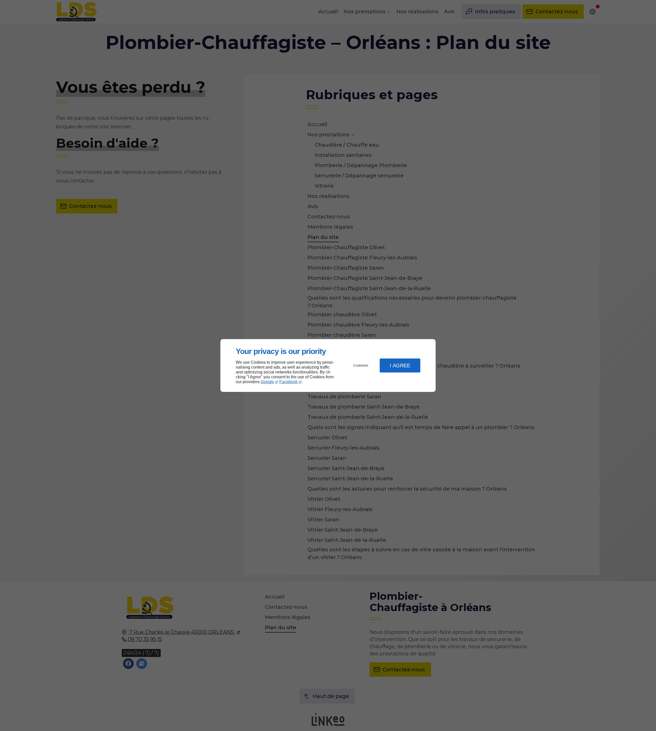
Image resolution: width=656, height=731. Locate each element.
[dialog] (328, 365)
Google (267, 382)
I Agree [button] (400, 365)
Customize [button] (360, 365)
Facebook (288, 382)
